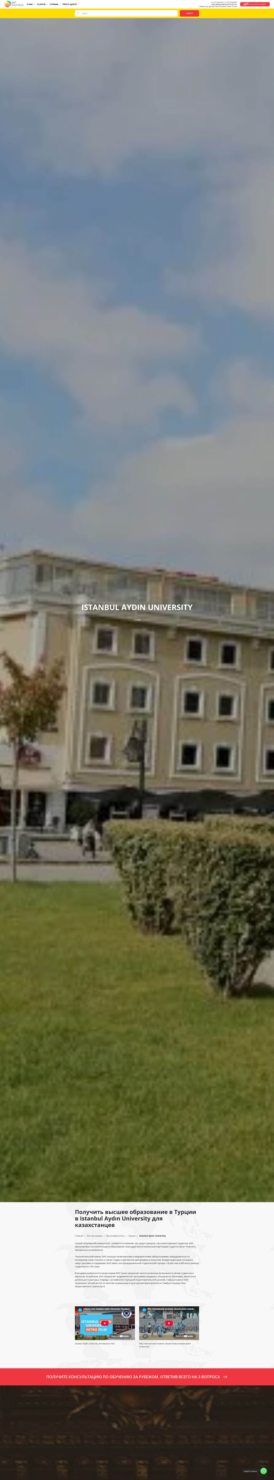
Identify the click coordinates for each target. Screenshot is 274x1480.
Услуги (41, 4)
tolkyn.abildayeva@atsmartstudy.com (224, 4)
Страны (54, 4)
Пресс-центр (70, 4)
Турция (131, 1236)
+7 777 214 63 (216, 2)
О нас (30, 4)
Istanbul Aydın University (152, 1236)
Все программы (95, 1236)
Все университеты (115, 1236)
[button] (137, 1376)
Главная (79, 1236)
